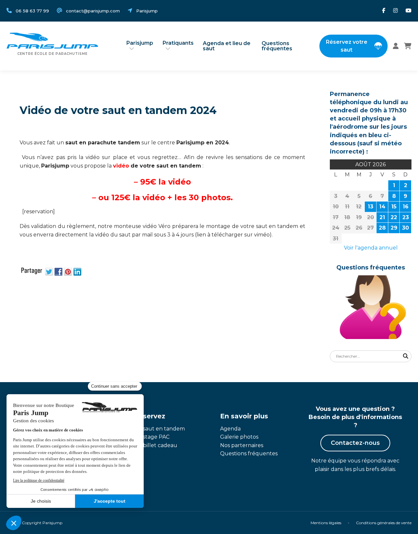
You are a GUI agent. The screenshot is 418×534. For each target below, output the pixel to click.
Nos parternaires (241, 445)
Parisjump (139, 43)
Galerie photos (239, 437)
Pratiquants (178, 43)
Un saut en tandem (159, 429)
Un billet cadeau (155, 445)
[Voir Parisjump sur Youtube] (408, 10)
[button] (405, 356)
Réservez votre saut (346, 46)
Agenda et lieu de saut (226, 46)
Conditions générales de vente (383, 522)
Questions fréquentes (277, 46)
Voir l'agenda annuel (371, 248)
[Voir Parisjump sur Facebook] (383, 10)
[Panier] (407, 46)
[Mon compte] (396, 46)
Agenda (230, 429)
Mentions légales (326, 522)
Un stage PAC (151, 437)
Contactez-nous (355, 442)
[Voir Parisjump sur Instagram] (395, 10)
